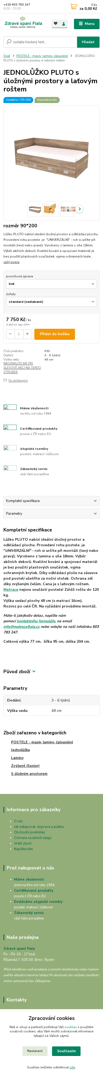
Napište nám (23, 849)
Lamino (17, 758)
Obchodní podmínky (29, 832)
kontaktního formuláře (36, 621)
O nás (18, 821)
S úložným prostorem (29, 773)
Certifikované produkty (33, 890)
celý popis (11, 262)
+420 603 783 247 (16, 5)
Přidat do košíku (54, 333)
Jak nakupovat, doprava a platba (39, 826)
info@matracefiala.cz (21, 626)
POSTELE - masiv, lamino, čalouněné (42, 56)
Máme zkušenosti (29, 879)
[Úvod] (23, 24)
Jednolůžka (20, 750)
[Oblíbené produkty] (56, 23)
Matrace (10, 589)
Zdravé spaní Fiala (19, 948)
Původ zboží (16, 672)
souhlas (70, 1027)
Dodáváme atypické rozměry (38, 901)
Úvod (6, 56)
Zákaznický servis (29, 913)
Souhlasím (66, 1051)
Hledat (88, 42)
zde (72, 1067)
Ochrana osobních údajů (32, 838)
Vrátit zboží (22, 843)
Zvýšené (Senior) (25, 765)
